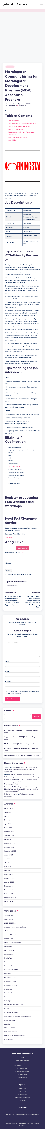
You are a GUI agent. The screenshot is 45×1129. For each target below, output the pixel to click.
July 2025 (7, 859)
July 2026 (7, 812)
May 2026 (7, 820)
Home (22, 1057)
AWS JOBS (8, 946)
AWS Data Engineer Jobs (12, 942)
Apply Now (22, 548)
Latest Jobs (18, 1065)
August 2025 (8, 855)
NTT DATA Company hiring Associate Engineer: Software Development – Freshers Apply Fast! (20, 782)
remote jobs (8, 1001)
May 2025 (7, 867)
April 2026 (8, 824)
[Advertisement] (22, 35)
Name (7, 661)
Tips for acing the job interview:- (19, 126)
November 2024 (9, 890)
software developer (11, 1012)
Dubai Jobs (11, 950)
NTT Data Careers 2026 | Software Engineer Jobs (21, 731)
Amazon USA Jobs (10, 935)
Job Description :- (14, 120)
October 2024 (9, 894)
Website (8, 681)
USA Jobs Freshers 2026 (12, 1032)
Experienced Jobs (23, 1071)
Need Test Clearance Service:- (18, 137)
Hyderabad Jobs (10, 977)
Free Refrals (8, 958)
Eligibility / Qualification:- (16, 129)
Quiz (5, 997)
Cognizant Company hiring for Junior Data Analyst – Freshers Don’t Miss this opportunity (20, 770)
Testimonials (22, 1077)
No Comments (12, 105)
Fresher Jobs (23, 1069)
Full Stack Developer (11, 970)
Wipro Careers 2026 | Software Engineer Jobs (21, 755)
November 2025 (9, 843)
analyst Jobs (8, 939)
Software (11, 466)
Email (7, 671)
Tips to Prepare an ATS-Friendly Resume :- (22, 123)
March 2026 (8, 828)
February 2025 (9, 878)
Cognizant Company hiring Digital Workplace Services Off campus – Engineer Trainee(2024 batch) (21, 789)
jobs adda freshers (15, 4)
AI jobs (6, 931)
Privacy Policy (22, 1094)
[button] (12, 585)
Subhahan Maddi (10, 780)
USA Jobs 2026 (9, 1028)
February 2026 (9, 832)
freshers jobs (8, 966)
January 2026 (9, 835)
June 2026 (7, 816)
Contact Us (22, 1091)
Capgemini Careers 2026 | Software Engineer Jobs (21, 738)
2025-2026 (8, 919)
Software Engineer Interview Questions (17, 1016)
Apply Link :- (12, 140)
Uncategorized (9, 1020)
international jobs (10, 981)
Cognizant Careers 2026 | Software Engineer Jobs (21, 749)
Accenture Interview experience (15, 927)
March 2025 (8, 874)
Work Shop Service (22, 1060)
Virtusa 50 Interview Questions (14, 1036)
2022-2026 (8, 915)
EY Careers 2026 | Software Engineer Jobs (20, 744)
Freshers (10, 67)
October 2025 (9, 847)
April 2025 (8, 870)
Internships (8, 989)
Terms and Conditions (22, 1097)
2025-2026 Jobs (10, 923)
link (23, 552)
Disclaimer (22, 1100)
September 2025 (10, 851)
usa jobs (7, 1024)
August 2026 (8, 808)
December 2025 (9, 839)
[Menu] (41, 4)
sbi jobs (7, 1008)
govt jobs (7, 973)
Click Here (8, 537)
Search (8, 710)
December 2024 (9, 886)
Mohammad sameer (11, 794)
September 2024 (10, 898)
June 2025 (7, 863)
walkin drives (8, 1039)
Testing (18, 466)
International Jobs (10, 985)
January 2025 (9, 882)
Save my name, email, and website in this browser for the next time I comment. (22, 692)
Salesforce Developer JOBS (13, 1005)
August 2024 (8, 901)
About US (22, 1088)
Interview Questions (11, 993)
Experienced (8, 954)
